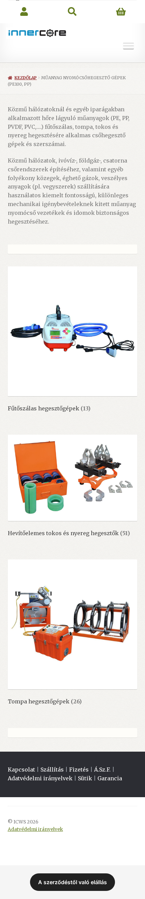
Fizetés (79, 769)
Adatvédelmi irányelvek (40, 778)
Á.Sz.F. (102, 769)
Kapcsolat (21, 769)
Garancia (109, 778)
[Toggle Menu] (128, 46)
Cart (121, 11)
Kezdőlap (25, 77)
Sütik (85, 778)
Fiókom (24, 11)
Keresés (72, 11)
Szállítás (52, 769)
